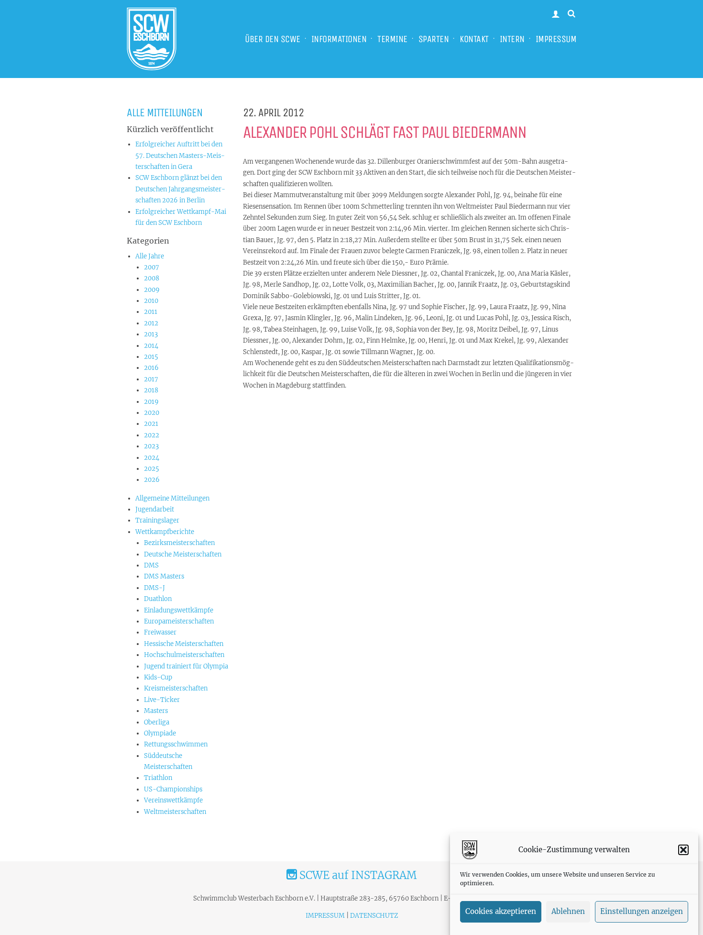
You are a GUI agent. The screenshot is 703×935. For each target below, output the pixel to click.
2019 (151, 402)
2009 (152, 290)
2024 (151, 458)
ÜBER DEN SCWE (272, 39)
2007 (151, 267)
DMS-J (154, 588)
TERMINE (392, 39)
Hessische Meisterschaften (183, 644)
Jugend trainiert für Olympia (186, 666)
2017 (151, 379)
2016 (151, 368)
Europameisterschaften (179, 621)
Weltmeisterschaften (175, 812)
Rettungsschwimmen (176, 744)
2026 (152, 480)
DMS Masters (164, 576)
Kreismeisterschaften (176, 688)
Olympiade (160, 733)
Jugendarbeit (154, 509)
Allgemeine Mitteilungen (172, 498)
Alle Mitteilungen (164, 112)
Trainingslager (157, 520)
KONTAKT (474, 39)
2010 (151, 301)
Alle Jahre (149, 256)
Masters (156, 711)
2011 (150, 312)
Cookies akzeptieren (500, 911)
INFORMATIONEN (339, 39)
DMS (151, 565)
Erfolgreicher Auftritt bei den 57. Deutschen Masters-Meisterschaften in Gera (180, 155)
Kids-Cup (158, 677)
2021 (151, 424)
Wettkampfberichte (164, 532)
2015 (151, 357)
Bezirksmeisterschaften (179, 543)
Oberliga (156, 722)
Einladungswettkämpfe (178, 610)
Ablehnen (568, 911)
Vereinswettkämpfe (173, 800)
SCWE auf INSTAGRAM (357, 875)
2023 (151, 446)
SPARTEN (433, 39)
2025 (151, 469)
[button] (683, 850)
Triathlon (158, 778)
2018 (151, 390)
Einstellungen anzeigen (641, 911)
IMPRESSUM (556, 39)
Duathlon (158, 599)
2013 (151, 334)
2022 (151, 435)
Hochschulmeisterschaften (184, 655)
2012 (151, 323)
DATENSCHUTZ (374, 916)
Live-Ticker (162, 700)
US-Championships (173, 789)
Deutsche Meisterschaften (182, 554)
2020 (151, 413)
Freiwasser (160, 632)
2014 (151, 346)
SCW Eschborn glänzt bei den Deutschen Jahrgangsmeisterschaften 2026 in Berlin (180, 189)
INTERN (512, 39)
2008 (151, 278)
